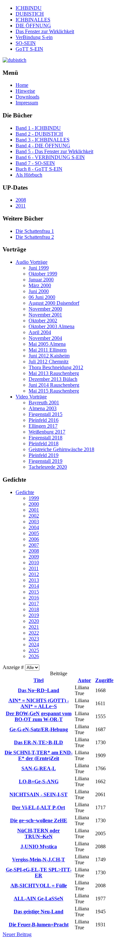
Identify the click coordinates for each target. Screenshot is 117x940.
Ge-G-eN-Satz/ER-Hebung (38, 729)
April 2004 (40, 332)
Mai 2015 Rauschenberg (54, 391)
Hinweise (25, 91)
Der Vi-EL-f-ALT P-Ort (38, 807)
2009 (34, 556)
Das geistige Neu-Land (38, 911)
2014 (34, 586)
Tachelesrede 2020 (48, 467)
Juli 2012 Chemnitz (49, 361)
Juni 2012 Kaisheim (49, 355)
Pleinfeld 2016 (43, 420)
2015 (34, 592)
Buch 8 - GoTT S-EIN (39, 169)
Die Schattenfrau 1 (35, 231)
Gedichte (25, 492)
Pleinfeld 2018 (43, 443)
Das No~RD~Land (38, 690)
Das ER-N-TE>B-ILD (38, 742)
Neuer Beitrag (17, 934)
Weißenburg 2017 (47, 432)
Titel (38, 680)
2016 (34, 597)
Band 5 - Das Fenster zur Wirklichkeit (54, 151)
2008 (21, 200)
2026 (34, 656)
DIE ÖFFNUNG (33, 25)
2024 (34, 644)
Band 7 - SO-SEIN (35, 163)
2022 (34, 633)
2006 (34, 539)
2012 (34, 574)
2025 (34, 650)
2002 (34, 515)
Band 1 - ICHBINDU (38, 128)
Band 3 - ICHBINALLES (43, 139)
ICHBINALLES (33, 19)
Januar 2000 (41, 279)
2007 (34, 545)
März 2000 (40, 285)
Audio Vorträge (31, 262)
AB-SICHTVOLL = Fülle (38, 885)
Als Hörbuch (29, 175)
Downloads (27, 97)
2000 (34, 504)
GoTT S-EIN (29, 49)
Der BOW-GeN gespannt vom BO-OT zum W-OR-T (39, 716)
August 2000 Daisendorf (54, 303)
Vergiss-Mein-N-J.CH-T (38, 859)
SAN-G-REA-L (38, 768)
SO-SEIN (26, 43)
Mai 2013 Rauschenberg (54, 373)
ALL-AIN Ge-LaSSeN (38, 898)
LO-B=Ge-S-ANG (38, 781)
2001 (34, 510)
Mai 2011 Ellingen (48, 350)
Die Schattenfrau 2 (35, 237)
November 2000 (45, 309)
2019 (34, 615)
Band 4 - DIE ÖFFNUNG (43, 145)
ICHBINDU (29, 8)
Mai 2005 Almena (47, 344)
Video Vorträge (31, 396)
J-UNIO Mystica (38, 846)
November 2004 (45, 338)
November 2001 (45, 314)
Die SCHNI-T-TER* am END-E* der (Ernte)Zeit (38, 755)
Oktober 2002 (43, 320)
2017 (34, 603)
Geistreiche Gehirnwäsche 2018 (61, 449)
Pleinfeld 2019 (43, 455)
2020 (34, 621)
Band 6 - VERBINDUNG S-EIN (50, 157)
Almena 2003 (43, 408)
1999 (34, 498)
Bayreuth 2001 (44, 402)
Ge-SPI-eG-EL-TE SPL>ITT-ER (39, 872)
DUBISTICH (30, 14)
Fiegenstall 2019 (45, 461)
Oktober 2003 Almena (51, 326)
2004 (34, 527)
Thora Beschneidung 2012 (56, 367)
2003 (34, 521)
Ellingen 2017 (43, 426)
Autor (84, 680)
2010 (34, 562)
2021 (34, 627)
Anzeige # (14, 667)
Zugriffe (104, 680)
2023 (34, 638)
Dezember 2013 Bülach (53, 379)
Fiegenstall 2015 (45, 414)
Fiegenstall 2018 (45, 437)
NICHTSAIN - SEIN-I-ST (38, 794)
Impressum (27, 102)
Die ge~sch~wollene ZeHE (38, 820)
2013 (34, 580)
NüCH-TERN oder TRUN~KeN (38, 833)
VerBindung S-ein (34, 37)
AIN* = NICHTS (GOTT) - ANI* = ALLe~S (38, 703)
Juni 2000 (39, 291)
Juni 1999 (39, 268)
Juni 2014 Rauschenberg (54, 385)
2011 (21, 205)
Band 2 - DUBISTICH (39, 134)
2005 (34, 533)
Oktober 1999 (43, 273)
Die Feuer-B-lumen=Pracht (39, 924)
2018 (34, 609)
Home (22, 85)
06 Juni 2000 (42, 297)
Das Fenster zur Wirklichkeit (45, 31)
